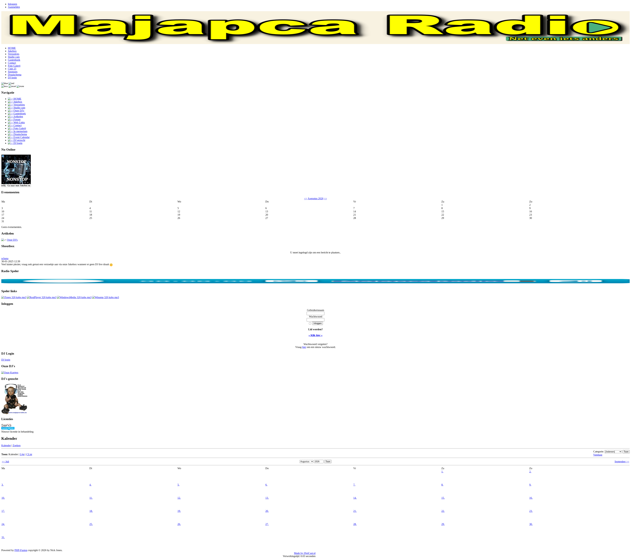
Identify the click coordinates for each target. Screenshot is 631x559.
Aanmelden (14, 7)
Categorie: (598, 451)
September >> (622, 461)
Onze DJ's (12, 239)
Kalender (6, 445)
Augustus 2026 (315, 198)
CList (29, 454)
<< (305, 198)
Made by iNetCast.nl (305, 553)
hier (304, 347)
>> (325, 198)
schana (4, 258)
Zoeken (17, 445)
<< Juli (5, 461)
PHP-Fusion (20, 550)
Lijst (22, 454)
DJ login (5, 359)
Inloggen (12, 4)
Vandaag (597, 454)
